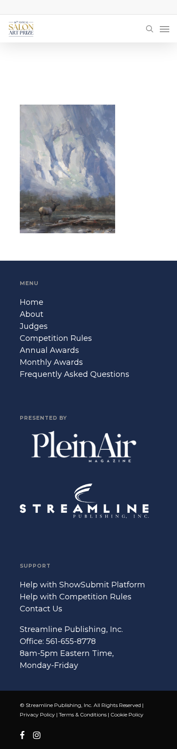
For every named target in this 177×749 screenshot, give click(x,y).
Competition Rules (56, 338)
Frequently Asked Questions (74, 374)
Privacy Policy (37, 714)
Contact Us (41, 609)
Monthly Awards (51, 362)
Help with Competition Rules (75, 597)
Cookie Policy (126, 714)
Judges (34, 326)
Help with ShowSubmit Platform (82, 585)
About (31, 314)
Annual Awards (49, 350)
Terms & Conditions (83, 714)
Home (31, 302)
